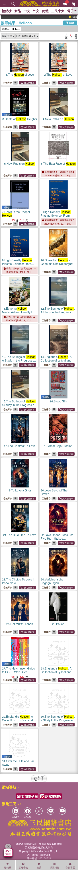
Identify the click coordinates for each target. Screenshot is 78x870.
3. (19, 119)
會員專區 (70, 867)
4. (58, 119)
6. (58, 163)
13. (19, 362)
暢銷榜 (7, 11)
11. (17, 313)
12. (58, 313)
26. (58, 624)
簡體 (45, 11)
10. (58, 265)
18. (58, 446)
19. (19, 490)
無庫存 (8, 82)
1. (20, 74)
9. (17, 263)
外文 (36, 11)
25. (19, 624)
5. (19, 163)
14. (58, 362)
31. (18, 763)
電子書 (72, 11)
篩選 (71, 22)
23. (18, 581)
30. (58, 721)
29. (19, 721)
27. (18, 670)
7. (16, 214)
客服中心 (23, 867)
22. (57, 538)
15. (19, 406)
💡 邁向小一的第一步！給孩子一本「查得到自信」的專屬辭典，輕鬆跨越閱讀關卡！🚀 (68, 17)
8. (56, 215)
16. (58, 401)
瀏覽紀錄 (54, 867)
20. (54, 492)
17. (20, 446)
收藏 (39, 867)
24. (52, 581)
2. (58, 74)
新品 (17, 11)
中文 (27, 11)
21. (19, 535)
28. (58, 673)
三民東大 (57, 11)
